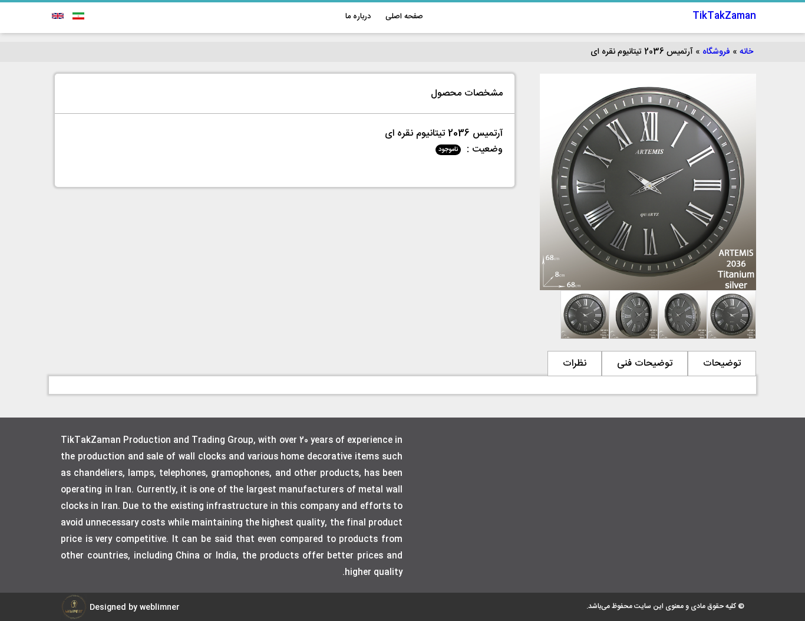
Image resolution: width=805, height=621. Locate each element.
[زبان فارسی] (77, 16)
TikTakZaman (724, 16)
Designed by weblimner (133, 607)
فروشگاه (716, 52)
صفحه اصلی (404, 16)
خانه (746, 52)
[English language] (58, 16)
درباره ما (358, 16)
